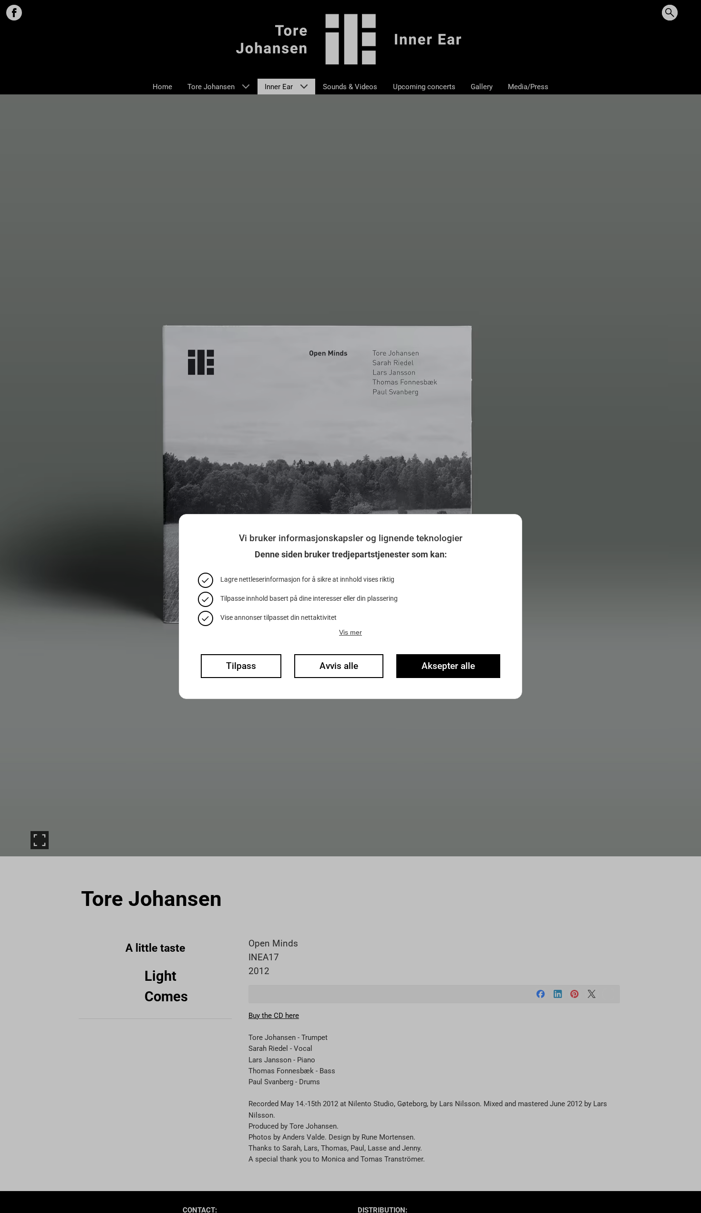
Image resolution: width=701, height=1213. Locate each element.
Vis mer (350, 632)
